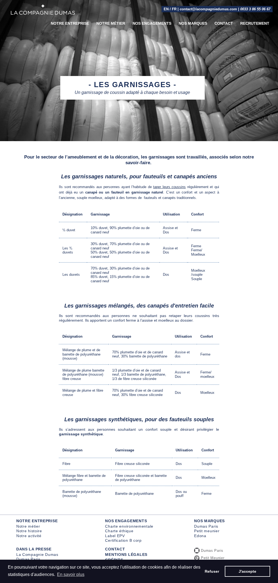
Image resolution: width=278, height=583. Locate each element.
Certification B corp (123, 540)
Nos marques (193, 23)
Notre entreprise (70, 23)
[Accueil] (43, 9)
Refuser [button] (212, 571)
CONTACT (115, 549)
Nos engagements (151, 23)
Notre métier (110, 23)
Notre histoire (29, 531)
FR (174, 9)
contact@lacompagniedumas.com (208, 9)
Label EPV (115, 536)
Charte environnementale (129, 526)
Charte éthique (119, 531)
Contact (223, 23)
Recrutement (254, 23)
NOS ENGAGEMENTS (126, 521)
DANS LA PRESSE (34, 549)
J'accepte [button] (247, 571)
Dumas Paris (206, 526)
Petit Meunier (212, 558)
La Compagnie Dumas (37, 554)
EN (166, 9)
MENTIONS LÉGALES (126, 554)
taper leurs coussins (169, 187)
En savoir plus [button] (70, 574)
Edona (200, 536)
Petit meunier (206, 531)
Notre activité (29, 536)
